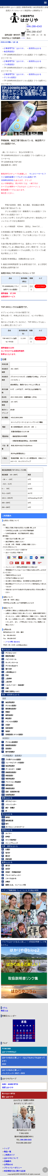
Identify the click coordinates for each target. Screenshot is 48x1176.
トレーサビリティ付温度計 (14, 762)
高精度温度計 (10, 788)
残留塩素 (8, 859)
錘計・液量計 (10, 808)
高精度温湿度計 (10, 745)
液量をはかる (7, 798)
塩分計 (7, 853)
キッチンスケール (11, 662)
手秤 (7, 675)
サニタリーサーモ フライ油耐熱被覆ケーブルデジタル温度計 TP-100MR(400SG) (23, 177)
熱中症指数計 (10, 752)
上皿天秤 (8, 682)
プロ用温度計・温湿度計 (12, 756)
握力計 (7, 865)
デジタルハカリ (10, 653)
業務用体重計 (10, 656)
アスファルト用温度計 (13, 782)
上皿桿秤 (8, 678)
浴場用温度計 (10, 795)
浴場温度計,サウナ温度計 (14, 734)
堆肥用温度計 (10, 779)
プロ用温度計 (9, 64)
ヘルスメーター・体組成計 (14, 685)
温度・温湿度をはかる (11, 695)
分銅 (7, 688)
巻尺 (7, 824)
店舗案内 (7, 1161)
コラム (4, 1008)
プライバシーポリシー (13, 1168)
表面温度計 (9, 775)
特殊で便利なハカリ (12, 691)
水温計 (7, 725)
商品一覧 (7, 1152)
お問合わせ (8, 1164)
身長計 (7, 817)
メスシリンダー (10, 804)
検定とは (4, 1011)
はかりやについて (11, 1158)
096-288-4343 (34, 26)
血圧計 (7, 869)
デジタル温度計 (10, 77)
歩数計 (7, 882)
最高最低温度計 (10, 709)
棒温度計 (8, 718)
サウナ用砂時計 (10, 840)
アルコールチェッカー (13, 875)
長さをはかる (7, 814)
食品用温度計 (9, 51)
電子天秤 (8, 669)
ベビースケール (10, 659)
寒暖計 (7, 712)
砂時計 (7, 837)
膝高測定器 (9, 820)
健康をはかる (7, 862)
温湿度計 (8, 748)
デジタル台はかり (11, 666)
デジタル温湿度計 (11, 742)
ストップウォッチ (11, 843)
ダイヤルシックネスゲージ (14, 827)
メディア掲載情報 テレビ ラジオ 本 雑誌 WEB (20, 890)
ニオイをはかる (10, 878)
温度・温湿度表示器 (12, 792)
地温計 (7, 731)
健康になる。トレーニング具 (15, 885)
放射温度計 (9, 728)
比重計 (7, 849)
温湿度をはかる (35, 48)
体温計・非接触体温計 (13, 872)
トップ (6, 1148)
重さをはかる (7, 650)
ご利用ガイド (9, 1155)
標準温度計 (9, 715)
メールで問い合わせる (12, 642)
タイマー (8, 833)
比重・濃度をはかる (10, 846)
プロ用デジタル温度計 (13, 759)
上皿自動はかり (10, 672)
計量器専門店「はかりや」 (14, 48)
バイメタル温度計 (11, 721)
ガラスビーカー (10, 801)
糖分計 (7, 856)
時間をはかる (7, 830)
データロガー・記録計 (13, 769)
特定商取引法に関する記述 (14, 1171)
